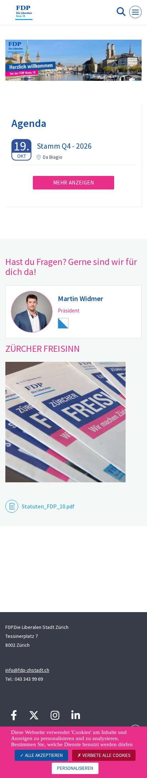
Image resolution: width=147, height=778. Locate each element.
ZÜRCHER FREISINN (42, 348)
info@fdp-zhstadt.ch (27, 670)
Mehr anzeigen (73, 182)
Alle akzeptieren (43, 755)
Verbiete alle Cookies (105, 755)
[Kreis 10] (24, 15)
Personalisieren (75, 768)
